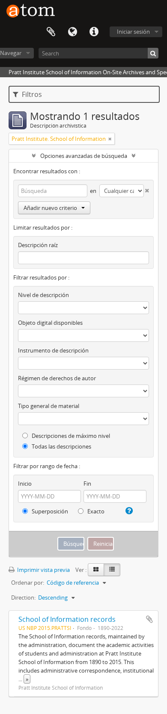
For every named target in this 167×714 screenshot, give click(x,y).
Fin (87, 483)
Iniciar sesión (133, 31)
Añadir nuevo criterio (50, 208)
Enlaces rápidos (93, 32)
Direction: (23, 597)
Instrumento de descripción (53, 350)
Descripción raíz (38, 245)
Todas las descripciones (60, 446)
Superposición (49, 511)
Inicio (25, 483)
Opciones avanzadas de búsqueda (83, 156)
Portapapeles (51, 32)
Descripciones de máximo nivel (70, 436)
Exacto (95, 511)
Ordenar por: (27, 582)
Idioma (72, 32)
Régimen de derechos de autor (57, 378)
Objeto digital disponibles (50, 322)
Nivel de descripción (43, 295)
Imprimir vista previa (43, 570)
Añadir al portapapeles (149, 619)
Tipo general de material (48, 406)
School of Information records (67, 619)
